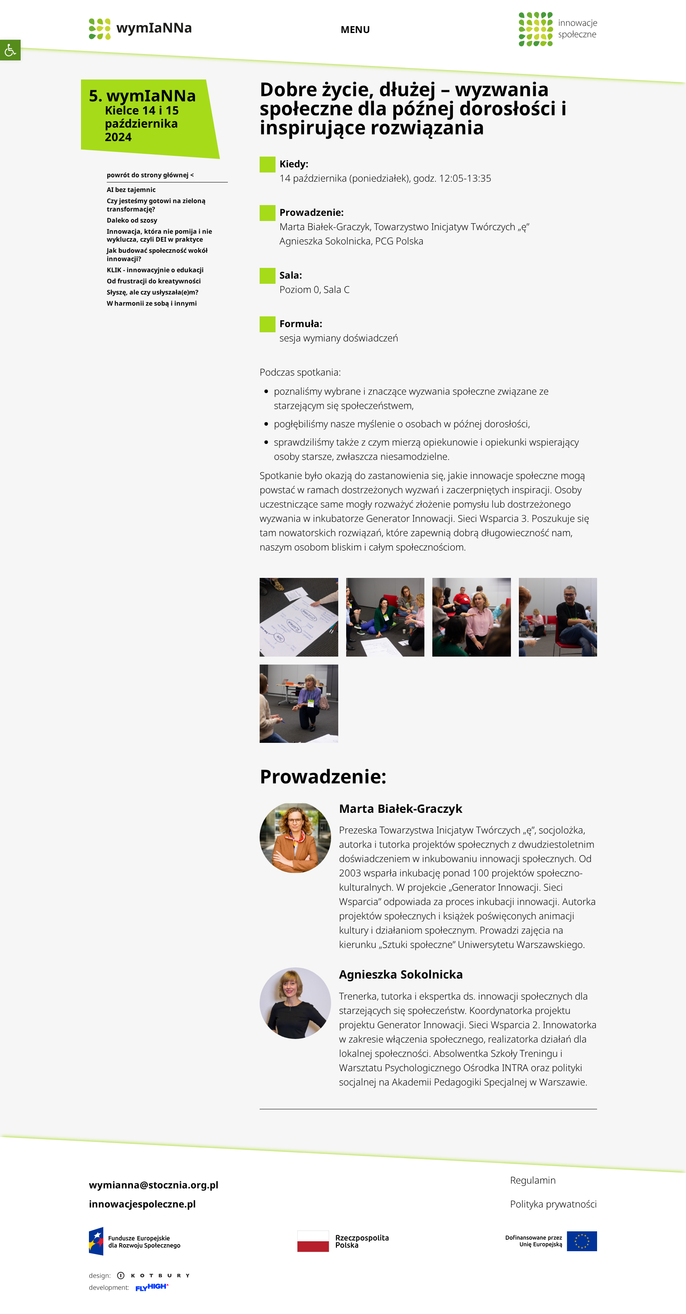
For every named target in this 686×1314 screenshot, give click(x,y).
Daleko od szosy (132, 220)
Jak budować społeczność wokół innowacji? (157, 254)
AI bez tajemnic (131, 189)
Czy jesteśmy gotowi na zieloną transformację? (156, 204)
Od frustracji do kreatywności (154, 281)
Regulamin (533, 1179)
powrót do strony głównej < (150, 175)
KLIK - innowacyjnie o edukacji (155, 270)
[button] (10, 50)
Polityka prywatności (553, 1203)
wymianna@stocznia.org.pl (153, 1184)
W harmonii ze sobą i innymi (152, 303)
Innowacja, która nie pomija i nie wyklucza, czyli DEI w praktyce (159, 235)
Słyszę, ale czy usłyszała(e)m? (152, 292)
